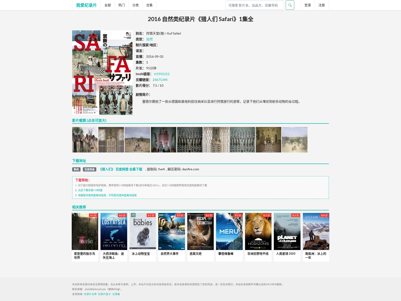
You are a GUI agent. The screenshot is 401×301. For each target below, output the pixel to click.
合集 (149, 5)
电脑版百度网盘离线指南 (92, 195)
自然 (149, 39)
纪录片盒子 (104, 294)
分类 (135, 5)
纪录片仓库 (90, 294)
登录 (307, 5)
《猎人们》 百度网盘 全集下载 (120, 169)
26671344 (160, 80)
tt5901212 (162, 74)
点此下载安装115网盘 (90, 190)
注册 (321, 5)
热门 (121, 5)
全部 (107, 5)
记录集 (116, 294)
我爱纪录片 (86, 5)
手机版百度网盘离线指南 (123, 195)
